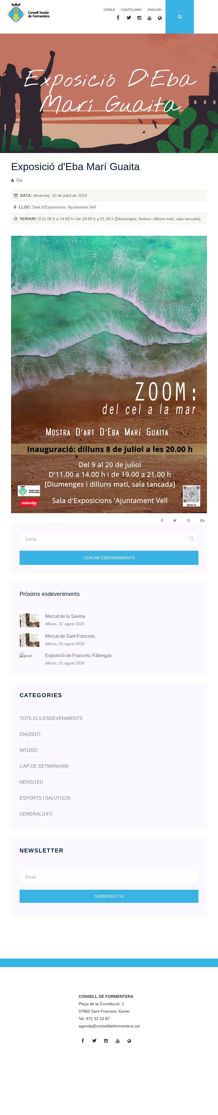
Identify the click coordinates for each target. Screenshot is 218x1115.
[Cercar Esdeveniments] (192, 539)
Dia (18, 180)
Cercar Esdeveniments (109, 558)
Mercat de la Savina (65, 616)
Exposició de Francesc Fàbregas (78, 655)
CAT (109, 9)
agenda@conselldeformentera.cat (109, 1026)
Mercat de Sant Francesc (70, 636)
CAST (131, 9)
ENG (155, 9)
